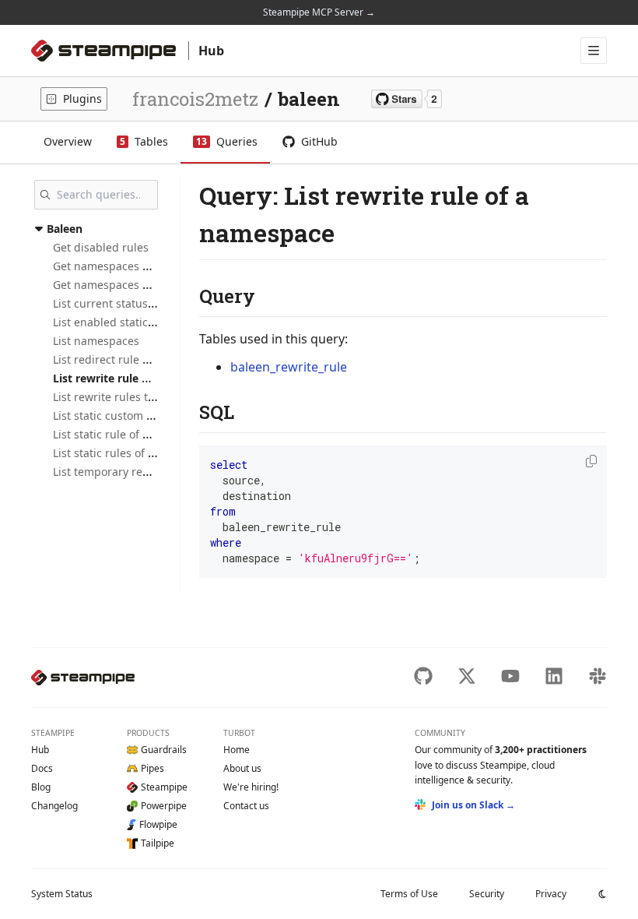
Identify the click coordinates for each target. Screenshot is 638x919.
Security (486, 893)
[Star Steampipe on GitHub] (406, 99)
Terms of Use (409, 893)
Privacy (550, 893)
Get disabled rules (101, 247)
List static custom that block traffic (142, 415)
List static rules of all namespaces (141, 452)
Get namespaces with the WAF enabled (154, 284)
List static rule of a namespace (132, 434)
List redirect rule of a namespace (139, 359)
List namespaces (96, 340)
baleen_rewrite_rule (288, 366)
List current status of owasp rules (140, 303)
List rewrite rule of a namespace (139, 378)
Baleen (64, 228)
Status (62, 893)
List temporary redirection (121, 471)
